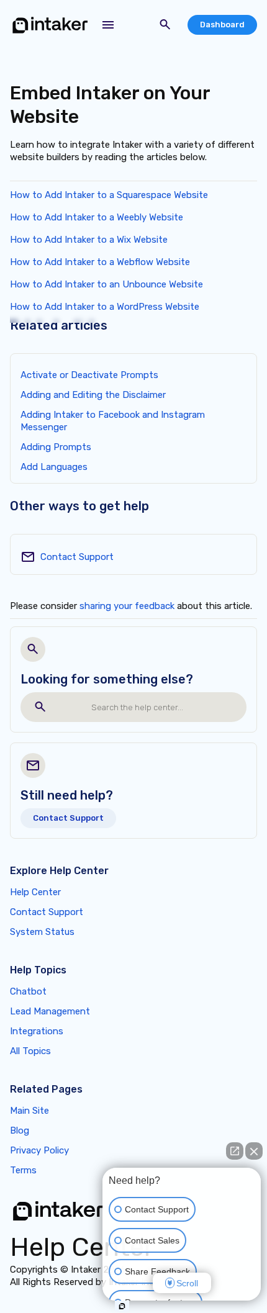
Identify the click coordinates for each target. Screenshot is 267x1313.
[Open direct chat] (234, 1151)
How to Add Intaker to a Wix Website (89, 239)
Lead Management (50, 1011)
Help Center (35, 892)
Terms (23, 1170)
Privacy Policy (39, 1150)
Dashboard (222, 24)
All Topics (30, 1051)
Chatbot (28, 991)
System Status (42, 931)
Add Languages (54, 466)
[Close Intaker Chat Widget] (254, 1151)
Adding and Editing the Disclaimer (93, 394)
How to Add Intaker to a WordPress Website (104, 306)
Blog (19, 1130)
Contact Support (77, 556)
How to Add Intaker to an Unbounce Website (106, 284)
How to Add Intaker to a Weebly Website (96, 217)
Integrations (36, 1031)
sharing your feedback (126, 605)
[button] (108, 24)
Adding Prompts (55, 447)
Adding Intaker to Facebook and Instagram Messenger (112, 421)
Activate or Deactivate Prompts (89, 375)
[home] (50, 25)
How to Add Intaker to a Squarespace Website (109, 195)
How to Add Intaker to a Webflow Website (100, 262)
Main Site (29, 1110)
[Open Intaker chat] (122, 1306)
